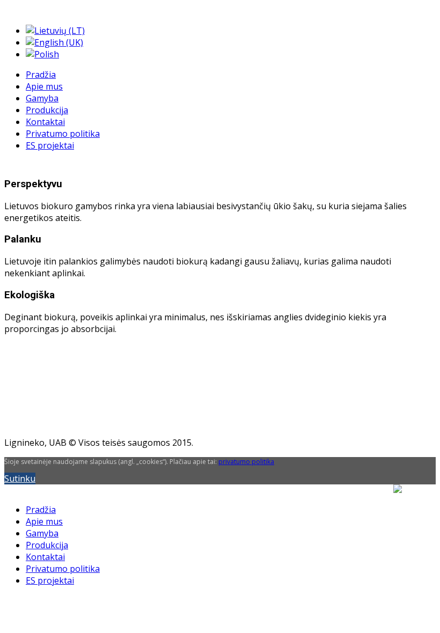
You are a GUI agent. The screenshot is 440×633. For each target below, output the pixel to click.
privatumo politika (246, 461)
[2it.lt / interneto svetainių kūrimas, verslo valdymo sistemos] (414, 524)
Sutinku (19, 478)
